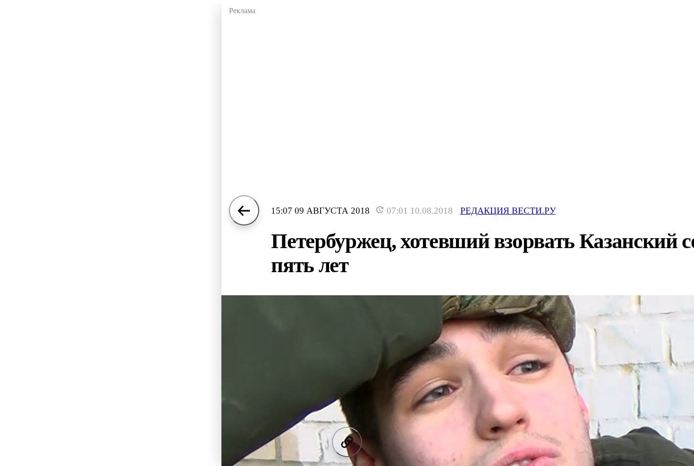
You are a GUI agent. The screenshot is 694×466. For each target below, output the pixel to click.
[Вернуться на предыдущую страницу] (244, 210)
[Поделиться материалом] (347, 442)
